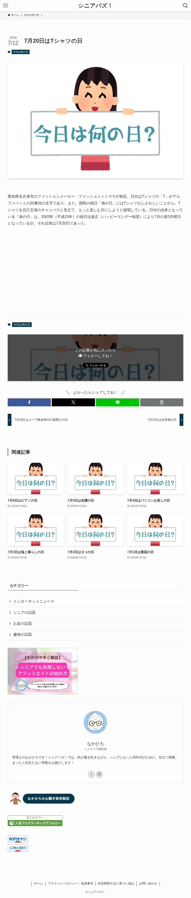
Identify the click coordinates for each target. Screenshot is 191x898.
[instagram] (99, 774)
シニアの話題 (24, 612)
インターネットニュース (33, 601)
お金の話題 (22, 623)
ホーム (38, 883)
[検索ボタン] (185, 5)
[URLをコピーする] (162, 402)
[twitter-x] (92, 774)
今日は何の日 (20, 51)
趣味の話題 (22, 634)
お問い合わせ (148, 883)
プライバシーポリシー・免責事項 (70, 883)
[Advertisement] (95, 274)
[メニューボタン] (5, 5)
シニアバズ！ (95, 5)
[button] (29, 402)
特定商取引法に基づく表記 (116, 883)
